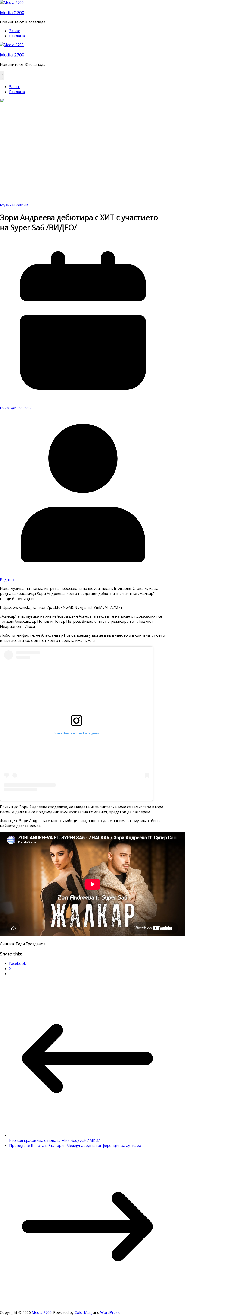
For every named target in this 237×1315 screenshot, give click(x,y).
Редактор (9, 579)
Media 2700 (12, 12)
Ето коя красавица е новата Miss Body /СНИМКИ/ (54, 1140)
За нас (14, 30)
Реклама (17, 35)
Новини (21, 204)
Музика (7, 204)
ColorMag (83, 1312)
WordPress (109, 1312)
